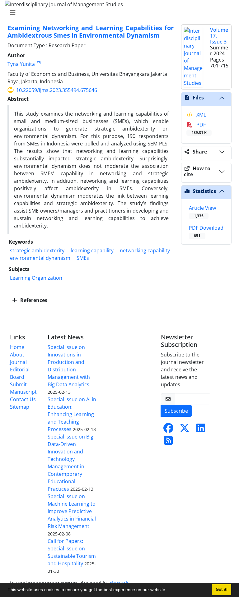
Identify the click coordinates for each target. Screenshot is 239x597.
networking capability (145, 250)
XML (200, 114)
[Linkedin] (200, 429)
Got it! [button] (221, 589)
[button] (169, 590)
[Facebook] (168, 429)
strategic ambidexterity (37, 250)
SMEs (83, 258)
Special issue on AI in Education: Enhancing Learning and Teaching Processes (72, 414)
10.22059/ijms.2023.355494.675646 (56, 90)
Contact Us (23, 399)
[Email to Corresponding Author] (38, 62)
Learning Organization (36, 277)
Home (17, 347)
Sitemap (19, 406)
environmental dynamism (40, 258)
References (33, 300)
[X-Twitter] (184, 429)
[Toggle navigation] (117, 12)
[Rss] (168, 442)
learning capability (92, 250)
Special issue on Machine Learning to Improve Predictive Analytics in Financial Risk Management (72, 511)
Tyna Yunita (21, 64)
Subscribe (176, 410)
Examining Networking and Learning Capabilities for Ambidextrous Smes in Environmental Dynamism (90, 31)
